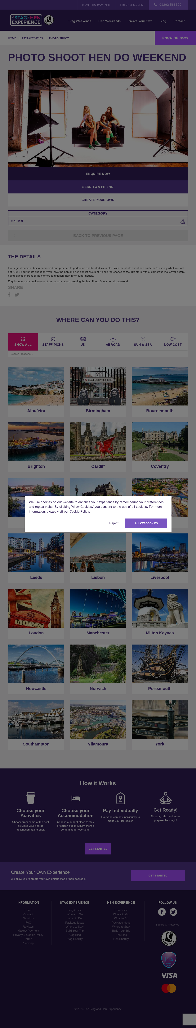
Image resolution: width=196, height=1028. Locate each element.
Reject (113, 523)
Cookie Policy (79, 511)
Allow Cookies (146, 523)
